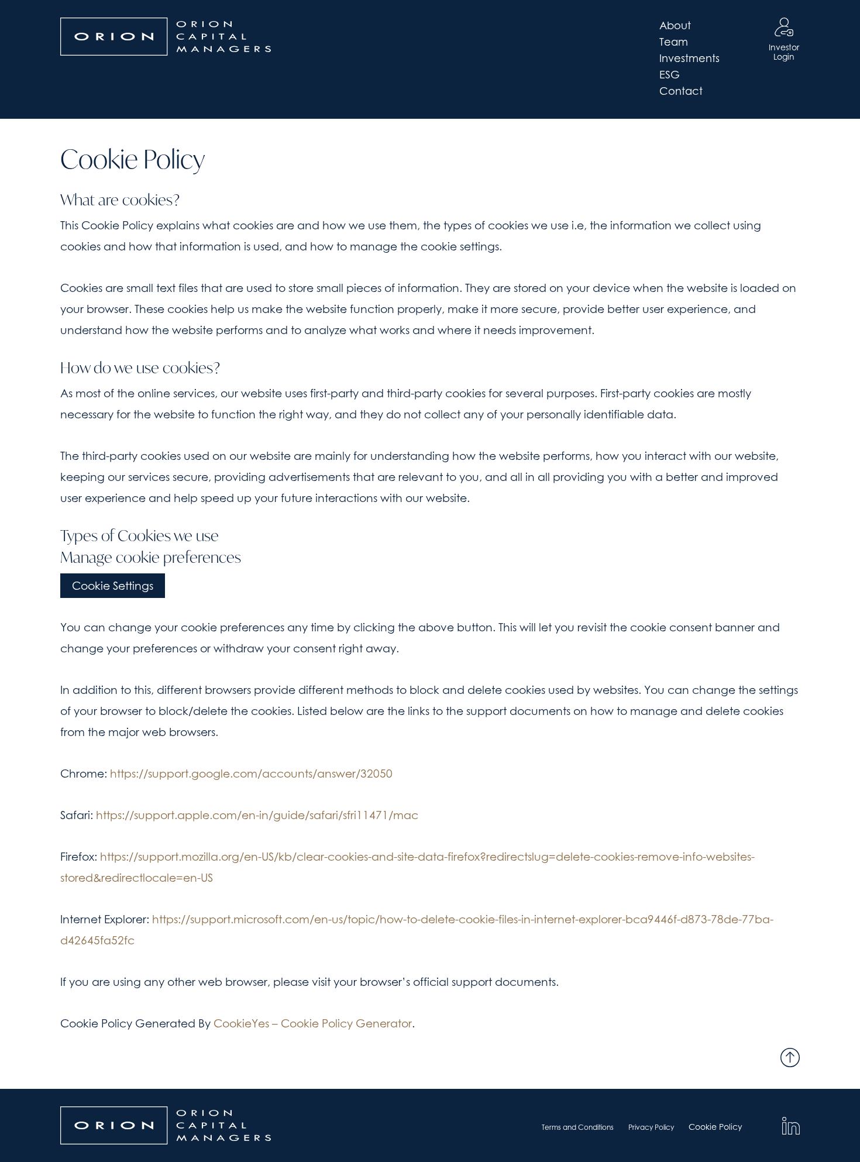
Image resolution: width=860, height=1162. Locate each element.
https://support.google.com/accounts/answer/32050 (251, 773)
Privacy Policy (651, 1127)
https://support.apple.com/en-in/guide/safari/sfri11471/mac (257, 815)
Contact (681, 91)
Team (673, 42)
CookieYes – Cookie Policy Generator (313, 1023)
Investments (689, 58)
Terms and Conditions (578, 1127)
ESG (669, 74)
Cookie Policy (715, 1127)
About (675, 25)
